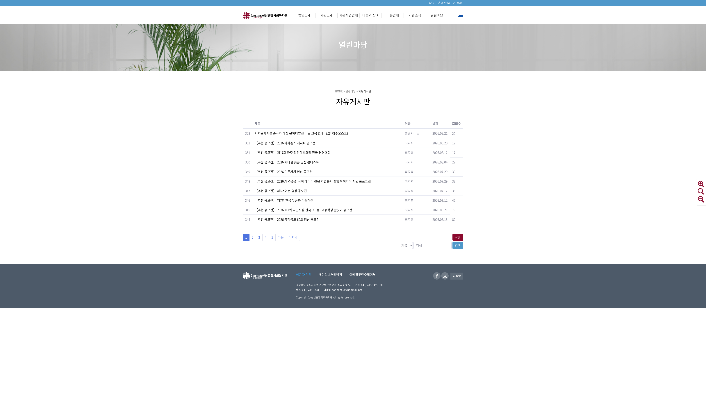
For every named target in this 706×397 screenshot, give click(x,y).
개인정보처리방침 (330, 274)
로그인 (460, 2)
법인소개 (304, 15)
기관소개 (326, 15)
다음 (281, 237)
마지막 (293, 237)
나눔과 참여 (370, 15)
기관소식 (415, 15)
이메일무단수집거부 (362, 274)
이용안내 (392, 15)
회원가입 (445, 2)
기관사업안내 (348, 15)
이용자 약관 (303, 274)
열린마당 (437, 15)
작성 (458, 237)
